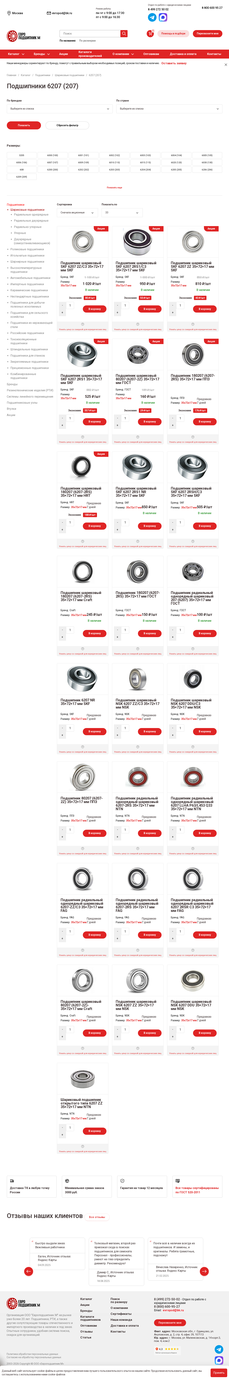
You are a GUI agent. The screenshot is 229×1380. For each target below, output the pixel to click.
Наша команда (121, 1319)
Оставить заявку (173, 63)
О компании (121, 54)
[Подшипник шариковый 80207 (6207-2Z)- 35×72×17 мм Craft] (82, 980)
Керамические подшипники (29, 290)
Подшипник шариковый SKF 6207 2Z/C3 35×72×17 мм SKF (82, 266)
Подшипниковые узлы (22, 402)
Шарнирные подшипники (27, 261)
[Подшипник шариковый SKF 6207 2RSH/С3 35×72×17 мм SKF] (192, 467)
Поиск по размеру (119, 1300)
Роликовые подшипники (27, 249)
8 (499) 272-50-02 (167, 1299)
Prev (28, 1272)
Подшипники (15, 204)
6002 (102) (114, 155)
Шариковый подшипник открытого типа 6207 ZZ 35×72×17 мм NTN (82, 1103)
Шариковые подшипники (27, 209)
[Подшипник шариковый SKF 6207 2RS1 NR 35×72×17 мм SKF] (137, 467)
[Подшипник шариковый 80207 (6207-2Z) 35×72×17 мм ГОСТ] (138, 354)
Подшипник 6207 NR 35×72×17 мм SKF (78, 702)
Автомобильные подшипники (30, 278)
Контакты (214, 54)
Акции (63, 54)
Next (204, 1272)
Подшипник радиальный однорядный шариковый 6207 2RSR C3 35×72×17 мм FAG (192, 905)
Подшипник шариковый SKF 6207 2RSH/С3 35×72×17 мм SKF (191, 492)
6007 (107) (52, 162)
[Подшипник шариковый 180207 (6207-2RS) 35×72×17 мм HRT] (82, 467)
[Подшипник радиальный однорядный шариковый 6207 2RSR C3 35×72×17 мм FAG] (193, 878)
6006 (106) (21, 162)
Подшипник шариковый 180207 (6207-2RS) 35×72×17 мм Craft (81, 596)
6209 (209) (21, 177)
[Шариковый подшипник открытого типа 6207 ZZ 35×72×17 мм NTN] (82, 1078)
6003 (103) (145, 155)
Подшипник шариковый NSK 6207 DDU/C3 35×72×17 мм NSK (191, 703)
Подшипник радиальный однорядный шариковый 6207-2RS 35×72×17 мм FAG (137, 905)
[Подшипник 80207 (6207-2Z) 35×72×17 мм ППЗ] (83, 777)
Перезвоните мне (207, 33)
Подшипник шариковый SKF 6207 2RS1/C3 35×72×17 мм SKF (136, 266)
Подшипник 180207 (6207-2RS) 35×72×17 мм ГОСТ (138, 594)
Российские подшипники (27, 333)
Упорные (20, 233)
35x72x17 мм (68, 285)
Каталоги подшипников (90, 1318)
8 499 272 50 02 (158, 9)
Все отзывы (97, 1217)
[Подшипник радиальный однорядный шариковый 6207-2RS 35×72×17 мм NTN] (137, 777)
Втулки (11, 408)
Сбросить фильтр (67, 125)
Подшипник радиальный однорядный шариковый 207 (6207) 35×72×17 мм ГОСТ (192, 598)
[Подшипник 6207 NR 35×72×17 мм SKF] (82, 678)
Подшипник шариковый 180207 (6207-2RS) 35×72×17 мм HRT (81, 492)
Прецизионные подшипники (29, 368)
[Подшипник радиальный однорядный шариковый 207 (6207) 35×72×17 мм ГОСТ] (193, 571)
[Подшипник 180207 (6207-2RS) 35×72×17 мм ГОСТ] (138, 571)
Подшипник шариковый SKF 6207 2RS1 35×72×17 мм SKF (81, 379)
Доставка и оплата (183, 54)
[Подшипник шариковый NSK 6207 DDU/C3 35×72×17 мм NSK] (193, 678)
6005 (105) (207, 155)
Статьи (85, 1337)
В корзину (95, 309)
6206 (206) (207, 169)
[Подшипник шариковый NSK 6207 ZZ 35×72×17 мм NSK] (138, 980)
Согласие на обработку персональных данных (34, 1357)
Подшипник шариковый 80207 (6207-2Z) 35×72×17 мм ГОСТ (137, 379)
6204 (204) (145, 169)
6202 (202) (83, 169)
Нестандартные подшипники (29, 296)
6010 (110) (114, 162)
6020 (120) (176, 162)
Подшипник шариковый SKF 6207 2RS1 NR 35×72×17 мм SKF (136, 492)
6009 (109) (83, 162)
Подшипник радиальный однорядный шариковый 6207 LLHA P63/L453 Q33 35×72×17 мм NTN (192, 803)
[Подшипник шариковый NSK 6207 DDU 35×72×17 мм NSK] (193, 980)
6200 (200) (52, 169)
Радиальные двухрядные (31, 220)
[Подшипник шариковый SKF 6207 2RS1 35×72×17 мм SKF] (82, 354)
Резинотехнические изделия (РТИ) (30, 390)
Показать (24, 125)
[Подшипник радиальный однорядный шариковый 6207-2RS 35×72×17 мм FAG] (138, 878)
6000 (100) (52, 155)
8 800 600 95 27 (212, 7)
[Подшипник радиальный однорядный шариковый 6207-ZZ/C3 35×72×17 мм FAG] (82, 878)
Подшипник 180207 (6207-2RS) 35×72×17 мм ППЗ (193, 377)
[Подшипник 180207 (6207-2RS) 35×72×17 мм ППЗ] (193, 354)
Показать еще (114, 187)
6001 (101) (83, 155)
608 (22, 169)
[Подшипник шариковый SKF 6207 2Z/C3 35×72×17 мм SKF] (82, 241)
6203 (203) (114, 169)
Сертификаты (121, 1313)
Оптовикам (151, 54)
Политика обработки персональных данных (32, 1354)
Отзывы (86, 1331)
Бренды (39, 54)
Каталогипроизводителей (90, 54)
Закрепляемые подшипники (29, 361)
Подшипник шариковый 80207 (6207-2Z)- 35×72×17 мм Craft (81, 1005)
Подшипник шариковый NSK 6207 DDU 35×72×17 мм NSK (191, 1005)
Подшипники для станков (27, 355)
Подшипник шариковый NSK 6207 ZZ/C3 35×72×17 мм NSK (137, 703)
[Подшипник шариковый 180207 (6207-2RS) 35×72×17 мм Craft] (82, 571)
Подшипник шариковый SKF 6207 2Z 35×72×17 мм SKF (192, 266)
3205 (21, 155)
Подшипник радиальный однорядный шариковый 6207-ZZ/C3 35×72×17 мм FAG (82, 905)
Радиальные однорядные (31, 214)
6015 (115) (145, 162)
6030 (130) (207, 162)
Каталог (14, 54)
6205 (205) (176, 169)
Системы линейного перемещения (30, 396)
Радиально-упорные (28, 227)
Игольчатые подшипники (27, 255)
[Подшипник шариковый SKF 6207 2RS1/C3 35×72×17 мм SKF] (137, 241)
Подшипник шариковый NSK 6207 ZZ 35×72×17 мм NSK (136, 1005)
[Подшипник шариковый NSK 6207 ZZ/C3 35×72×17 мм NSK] (138, 678)
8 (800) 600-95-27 (167, 1306)
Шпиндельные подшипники (29, 349)
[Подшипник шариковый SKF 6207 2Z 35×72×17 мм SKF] (193, 241)
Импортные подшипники (27, 284)
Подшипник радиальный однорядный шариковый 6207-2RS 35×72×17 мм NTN (137, 803)
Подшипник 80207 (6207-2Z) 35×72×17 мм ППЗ (82, 800)
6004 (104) (176, 155)
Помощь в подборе (173, 33)
